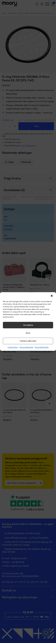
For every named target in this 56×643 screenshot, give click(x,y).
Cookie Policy (13, 347)
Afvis (28, 333)
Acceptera (28, 325)
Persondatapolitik (26, 347)
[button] (51, 295)
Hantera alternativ (28, 341)
